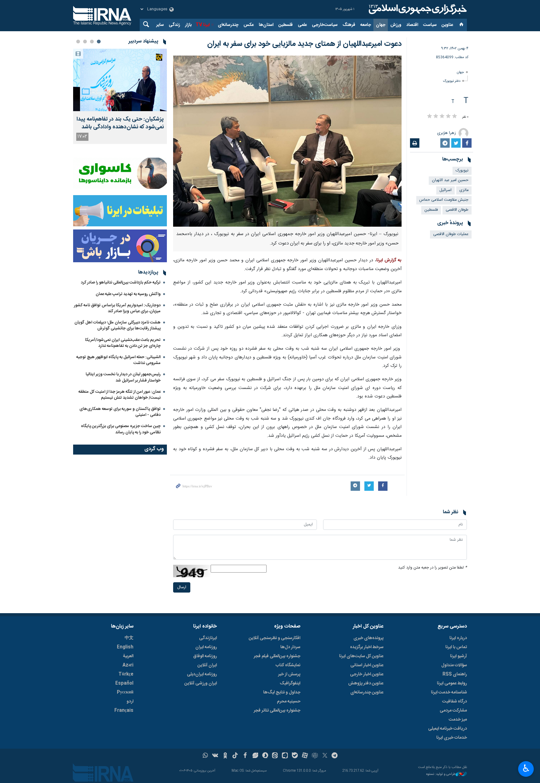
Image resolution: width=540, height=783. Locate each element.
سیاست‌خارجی (325, 25)
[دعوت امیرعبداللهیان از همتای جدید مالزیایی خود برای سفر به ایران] (287, 141)
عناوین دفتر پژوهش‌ (365, 683)
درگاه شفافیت (454, 701)
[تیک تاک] (235, 756)
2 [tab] (92, 41)
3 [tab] (85, 41)
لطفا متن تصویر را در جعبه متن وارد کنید (432, 568)
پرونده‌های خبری (368, 638)
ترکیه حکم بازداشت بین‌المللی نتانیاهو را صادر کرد (121, 282)
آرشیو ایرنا (458, 656)
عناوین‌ (447, 25)
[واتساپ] (205, 756)
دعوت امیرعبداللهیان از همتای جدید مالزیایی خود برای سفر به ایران (304, 44)
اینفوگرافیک (290, 683)
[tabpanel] (120, 96)
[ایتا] (275, 756)
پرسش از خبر (289, 674)
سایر (160, 25)
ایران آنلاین (207, 665)
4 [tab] (78, 41)
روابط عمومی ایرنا (452, 683)
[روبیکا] (315, 756)
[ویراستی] (255, 756)
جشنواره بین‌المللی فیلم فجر (277, 656)
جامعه (365, 25)
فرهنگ (348, 25)
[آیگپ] (285, 756)
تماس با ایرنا (456, 647)
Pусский (125, 692)
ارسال (181, 587)
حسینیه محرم (288, 701)
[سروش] (265, 756)
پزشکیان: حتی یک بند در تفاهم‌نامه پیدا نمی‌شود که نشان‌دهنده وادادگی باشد (120, 123)
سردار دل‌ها (290, 647)
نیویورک (462, 170)
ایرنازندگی (208, 638)
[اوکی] (225, 756)
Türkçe (125, 674)
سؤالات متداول (454, 665)
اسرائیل (445, 190)
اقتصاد (412, 25)
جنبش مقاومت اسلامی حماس (443, 200)
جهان (380, 25)
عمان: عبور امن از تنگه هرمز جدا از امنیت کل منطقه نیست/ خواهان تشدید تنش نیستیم (119, 394)
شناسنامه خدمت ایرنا (449, 692)
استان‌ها (266, 25)
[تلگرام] (335, 756)
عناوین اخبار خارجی (366, 674)
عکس (248, 25)
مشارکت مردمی (453, 710)
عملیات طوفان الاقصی (450, 234)
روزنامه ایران (206, 647)
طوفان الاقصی (457, 210)
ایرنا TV (203, 25)
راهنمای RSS (454, 674)
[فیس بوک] (245, 756)
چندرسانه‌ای (228, 25)
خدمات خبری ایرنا (451, 737)
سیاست (430, 25)
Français (123, 710)
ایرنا (417, 9)
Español (124, 683)
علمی (302, 25)
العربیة (128, 656)
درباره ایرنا (458, 638)
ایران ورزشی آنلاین (200, 683)
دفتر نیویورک (451, 81)
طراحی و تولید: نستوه (441, 774)
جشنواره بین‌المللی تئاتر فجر (277, 710)
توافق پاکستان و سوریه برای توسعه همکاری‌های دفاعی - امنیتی (120, 412)
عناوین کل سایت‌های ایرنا (361, 656)
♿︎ (526, 768)
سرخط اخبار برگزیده (366, 647)
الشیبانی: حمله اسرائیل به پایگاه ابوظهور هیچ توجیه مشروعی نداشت (118, 360)
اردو (130, 701)
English (125, 647)
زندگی (174, 25)
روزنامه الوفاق (205, 656)
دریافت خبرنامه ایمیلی (447, 728)
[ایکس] (325, 756)
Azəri (127, 665)
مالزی (463, 190)
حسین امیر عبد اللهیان (450, 180)
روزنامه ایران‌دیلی (202, 674)
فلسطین (285, 25)
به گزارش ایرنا (389, 260)
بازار (188, 25)
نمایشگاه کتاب (288, 665)
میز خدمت (458, 719)
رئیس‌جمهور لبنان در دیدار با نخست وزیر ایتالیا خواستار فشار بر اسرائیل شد (123, 377)
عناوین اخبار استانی (366, 665)
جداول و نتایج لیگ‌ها (281, 692)
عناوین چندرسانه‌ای (366, 692)
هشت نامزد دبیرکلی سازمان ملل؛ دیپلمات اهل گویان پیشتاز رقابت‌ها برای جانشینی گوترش (117, 325)
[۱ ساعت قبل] (120, 80)
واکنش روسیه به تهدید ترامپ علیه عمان (128, 294)
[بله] (295, 756)
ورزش (395, 25)
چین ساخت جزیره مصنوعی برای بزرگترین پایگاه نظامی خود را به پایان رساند (121, 429)
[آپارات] (305, 756)
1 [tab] (99, 41)
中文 (129, 638)
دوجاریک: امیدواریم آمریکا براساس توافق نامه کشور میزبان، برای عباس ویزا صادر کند (117, 308)
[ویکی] (215, 756)
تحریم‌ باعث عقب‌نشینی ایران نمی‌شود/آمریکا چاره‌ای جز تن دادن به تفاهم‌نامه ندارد (123, 343)
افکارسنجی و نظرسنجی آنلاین (274, 638)
